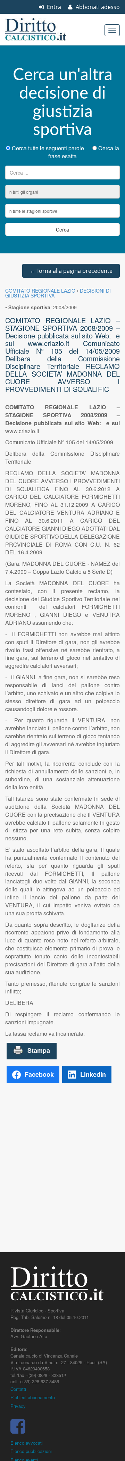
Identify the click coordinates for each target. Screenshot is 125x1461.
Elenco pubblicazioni (31, 1451)
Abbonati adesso (97, 7)
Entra (53, 7)
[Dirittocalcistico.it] (45, 29)
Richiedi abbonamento (32, 1397)
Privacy (18, 1406)
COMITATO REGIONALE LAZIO (40, 290)
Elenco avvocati (26, 1442)
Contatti (18, 1389)
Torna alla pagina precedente (71, 271)
